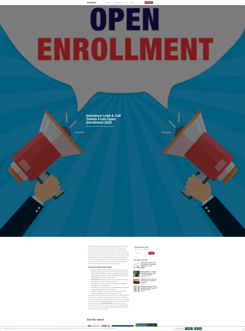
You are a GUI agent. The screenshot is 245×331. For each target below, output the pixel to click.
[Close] (243, 328)
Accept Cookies (198, 328)
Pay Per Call (94, 279)
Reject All (189, 328)
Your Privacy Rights (179, 328)
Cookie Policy (112, 328)
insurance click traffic (106, 303)
